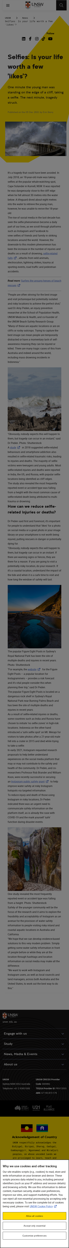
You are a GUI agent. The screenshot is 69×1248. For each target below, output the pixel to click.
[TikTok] (43, 38)
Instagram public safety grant (30, 781)
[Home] (35, 5)
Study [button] (8, 1044)
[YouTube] (50, 38)
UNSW (8, 17)
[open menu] (8, 5)
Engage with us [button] (15, 1033)
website (35, 669)
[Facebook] (30, 38)
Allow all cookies (34, 1216)
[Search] (61, 5)
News (25, 17)
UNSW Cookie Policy (44, 1206)
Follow (50, 33)
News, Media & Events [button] (20, 1054)
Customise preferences (34, 1235)
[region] (34, 1204)
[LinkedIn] (24, 38)
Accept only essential (34, 1225)
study (15, 447)
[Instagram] (37, 38)
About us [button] (10, 1064)
